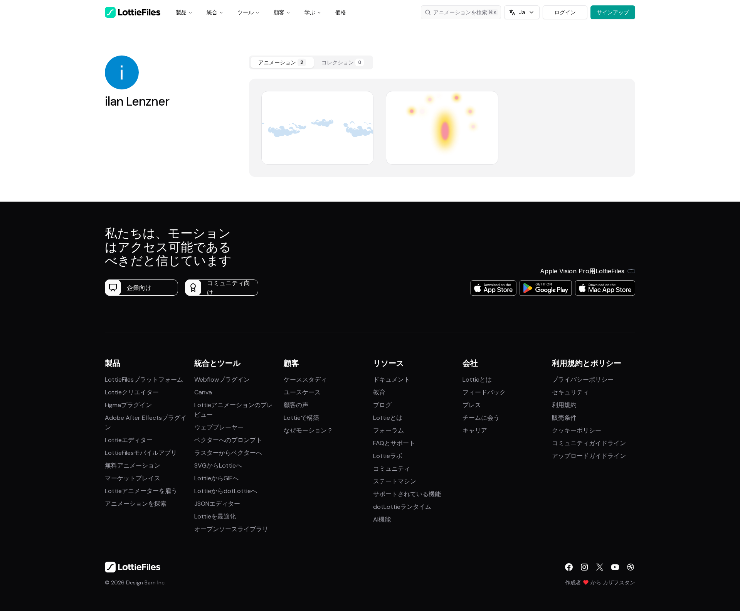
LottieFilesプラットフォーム (144, 379)
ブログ (382, 405)
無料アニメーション (132, 465)
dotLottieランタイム (402, 507)
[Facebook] (569, 567)
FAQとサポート (394, 443)
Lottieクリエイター (132, 392)
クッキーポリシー (576, 430)
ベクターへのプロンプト (228, 440)
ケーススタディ (305, 379)
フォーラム (388, 430)
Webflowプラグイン (222, 379)
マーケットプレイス (132, 478)
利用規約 (564, 405)
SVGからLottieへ (218, 465)
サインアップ (613, 12)
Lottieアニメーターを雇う (141, 491)
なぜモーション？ (308, 430)
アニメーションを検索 (460, 12)
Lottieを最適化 (215, 516)
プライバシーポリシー (583, 379)
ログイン (565, 12)
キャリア (474, 430)
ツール (245, 12)
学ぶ (309, 12)
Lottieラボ (387, 456)
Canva (203, 392)
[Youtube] (615, 567)
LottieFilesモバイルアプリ (141, 453)
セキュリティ (570, 392)
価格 (340, 12)
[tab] (282, 62)
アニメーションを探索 (135, 504)
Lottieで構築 (301, 418)
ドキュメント (391, 379)
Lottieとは (387, 418)
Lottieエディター (129, 440)
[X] (599, 567)
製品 (181, 12)
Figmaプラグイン (128, 405)
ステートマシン (394, 481)
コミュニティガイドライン (589, 443)
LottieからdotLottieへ (225, 491)
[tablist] (311, 62)
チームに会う (481, 418)
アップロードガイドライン (589, 456)
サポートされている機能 (407, 494)
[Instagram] (584, 567)
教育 (379, 392)
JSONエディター (217, 504)
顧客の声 (296, 405)
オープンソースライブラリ (231, 529)
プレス (471, 405)
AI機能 (382, 519)
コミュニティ (391, 469)
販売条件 (564, 418)
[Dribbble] (630, 567)
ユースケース (302, 392)
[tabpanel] (442, 128)
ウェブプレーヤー (219, 427)
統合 (212, 12)
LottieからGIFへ (216, 478)
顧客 (279, 12)
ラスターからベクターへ (228, 453)
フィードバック (484, 392)
